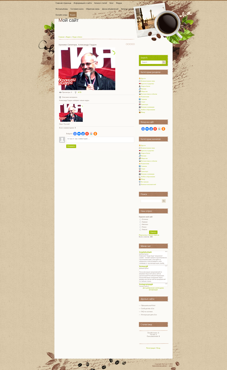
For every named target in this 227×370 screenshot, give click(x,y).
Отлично (145, 219)
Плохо (144, 227)
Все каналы (144, 182)
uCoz (171, 366)
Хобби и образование (148, 110)
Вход (158, 348)
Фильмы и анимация (147, 107)
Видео (68, 37)
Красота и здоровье (147, 83)
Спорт (143, 102)
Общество (144, 91)
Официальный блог (148, 305)
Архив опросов (153, 235)
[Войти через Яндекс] (87, 133)
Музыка (143, 89)
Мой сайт (69, 20)
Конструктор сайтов (159, 366)
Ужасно (144, 229)
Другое (143, 78)
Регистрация (150, 348)
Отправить (71, 146)
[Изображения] (71, 113)
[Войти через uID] (75, 133)
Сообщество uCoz (147, 308)
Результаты (143, 235)
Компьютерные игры (148, 81)
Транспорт (144, 104)
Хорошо (144, 222)
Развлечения (145, 96)
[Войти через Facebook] (83, 133)
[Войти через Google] (91, 134)
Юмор (143, 112)
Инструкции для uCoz (149, 315)
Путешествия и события (149, 94)
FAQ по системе (147, 311)
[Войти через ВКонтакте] (79, 133)
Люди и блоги (77, 37)
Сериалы (144, 99)
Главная (61, 37)
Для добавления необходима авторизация (153, 289)
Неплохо (145, 224)
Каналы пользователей (148, 184)
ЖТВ (79, 92)
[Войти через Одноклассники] (95, 133)
